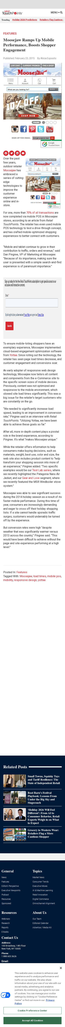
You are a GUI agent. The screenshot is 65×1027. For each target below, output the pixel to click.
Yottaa (13, 355)
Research (6, 923)
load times (39, 576)
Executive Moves (40, 886)
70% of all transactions (40, 212)
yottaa (41, 580)
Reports (5, 928)
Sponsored (6, 903)
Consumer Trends (41, 882)
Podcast (5, 895)
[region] (32, 995)
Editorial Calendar (41, 923)
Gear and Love (31, 478)
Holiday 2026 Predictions (24, 20)
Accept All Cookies (32, 1020)
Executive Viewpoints (11, 890)
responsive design (25, 580)
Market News (38, 877)
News (4, 877)
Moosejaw (9, 170)
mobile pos (54, 576)
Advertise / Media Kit (42, 928)
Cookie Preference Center (32, 1010)
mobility (8, 580)
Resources (6, 899)
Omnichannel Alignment (44, 903)
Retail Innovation (40, 895)
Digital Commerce (41, 899)
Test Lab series (41, 470)
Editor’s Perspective (10, 886)
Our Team (37, 919)
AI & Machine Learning (43, 890)
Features (10, 33)
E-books (5, 932)
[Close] (61, 968)
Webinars (6, 919)
